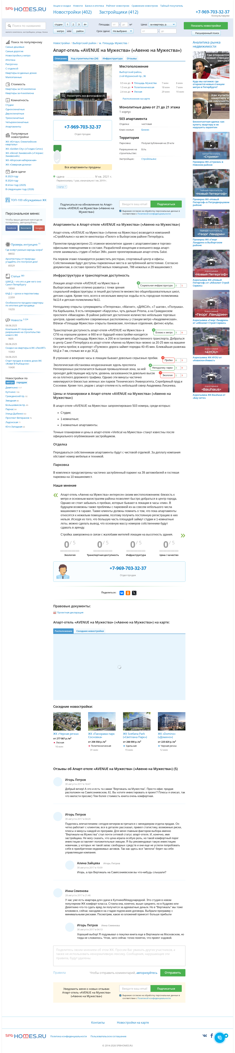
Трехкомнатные (15, 118)
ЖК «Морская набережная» (21, 160)
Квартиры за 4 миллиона (20, 93)
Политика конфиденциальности (68, 1036)
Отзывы (132, 58)
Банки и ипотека (94, 5)
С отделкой (12, 68)
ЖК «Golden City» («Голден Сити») (24, 148)
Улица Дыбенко (15, 413)
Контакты (97, 1022)
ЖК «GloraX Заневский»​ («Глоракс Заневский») (24, 154)
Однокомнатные (15, 109)
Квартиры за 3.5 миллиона (21, 89)
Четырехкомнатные (17, 122)
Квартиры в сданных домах (21, 73)
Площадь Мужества (145, 83)
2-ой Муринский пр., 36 (132, 76)
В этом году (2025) (16, 185)
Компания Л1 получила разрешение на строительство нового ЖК (23, 331)
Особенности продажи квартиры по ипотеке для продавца (24, 304)
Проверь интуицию (25, 244)
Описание (61, 58)
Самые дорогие (14, 51)
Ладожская (12, 422)
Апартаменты (13, 126)
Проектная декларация (70, 612)
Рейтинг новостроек (117, 5)
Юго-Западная (14, 426)
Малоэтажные (14, 77)
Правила (59, 973)
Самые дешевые (15, 47)
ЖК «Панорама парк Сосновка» (101, 735)
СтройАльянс (148, 159)
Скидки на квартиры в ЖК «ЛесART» (26, 347)
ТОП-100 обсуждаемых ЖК (28, 200)
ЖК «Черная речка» (66, 733)
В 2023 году (12, 176)
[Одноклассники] (128, 593)
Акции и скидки (62, 5)
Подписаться (166, 204)
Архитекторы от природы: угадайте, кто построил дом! (22, 260)
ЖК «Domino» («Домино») (167, 735)
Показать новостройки (206, 25)
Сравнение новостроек (145, 5)
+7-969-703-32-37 (212, 12)
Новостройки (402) (72, 12)
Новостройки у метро (18, 55)
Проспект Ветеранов (17, 417)
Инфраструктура (113, 58)
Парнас (10, 409)
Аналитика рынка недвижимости (206, 44)
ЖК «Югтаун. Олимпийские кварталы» (21, 143)
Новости (78, 5)
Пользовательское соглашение (108, 1036)
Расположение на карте (136, 98)
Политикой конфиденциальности (154, 213)
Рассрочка (11, 64)
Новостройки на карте (133, 1022)
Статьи (17, 276)
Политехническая (144, 87)
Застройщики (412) (118, 12)
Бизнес (145, 129)
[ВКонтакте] (122, 593)
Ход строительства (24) (84, 58)
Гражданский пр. (15, 396)
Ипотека (10, 60)
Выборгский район (84, 43)
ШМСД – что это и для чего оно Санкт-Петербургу (23, 283)
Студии (10, 105)
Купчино (11, 392)
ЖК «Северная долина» (18, 164)
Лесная (138, 91)
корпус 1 (61, 186)
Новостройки (61, 43)
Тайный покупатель (171, 5)
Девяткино (12, 387)
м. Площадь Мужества (113, 43)
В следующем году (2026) (20, 189)
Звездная (11, 400)
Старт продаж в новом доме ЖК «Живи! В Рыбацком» (24, 362)
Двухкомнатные (15, 113)
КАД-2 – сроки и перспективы (22, 293)
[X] (134, 593)
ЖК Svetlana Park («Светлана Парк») (135, 735)
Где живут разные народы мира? (24, 249)
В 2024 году (12, 180)
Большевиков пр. (16, 405)
